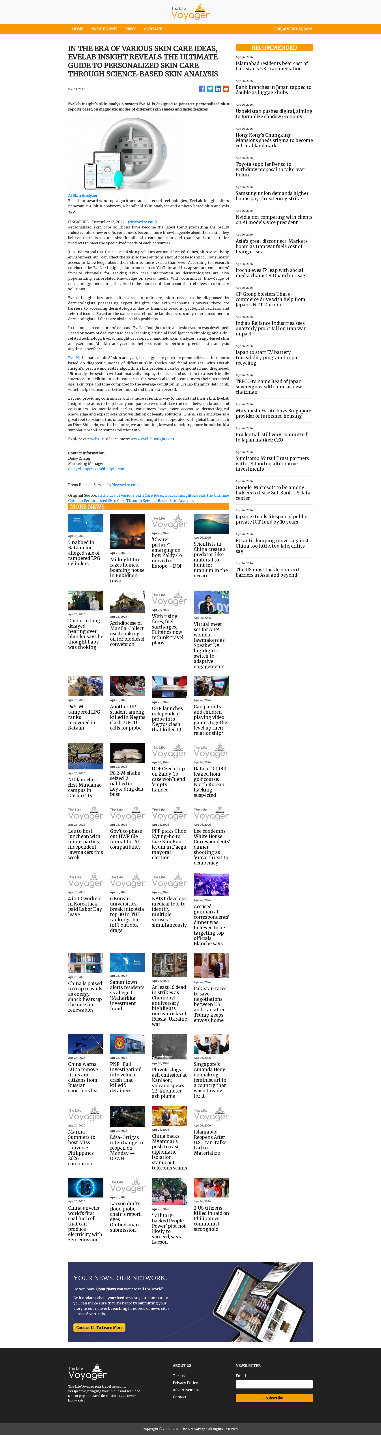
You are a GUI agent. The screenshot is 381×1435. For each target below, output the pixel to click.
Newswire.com (142, 222)
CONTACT (153, 29)
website (97, 439)
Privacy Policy (185, 1383)
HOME (77, 29)
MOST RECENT (104, 29)
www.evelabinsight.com (152, 439)
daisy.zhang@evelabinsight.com (96, 469)
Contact (180, 1397)
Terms (179, 1375)
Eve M (73, 357)
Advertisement (186, 1390)
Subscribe (274, 1398)
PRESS (130, 29)
